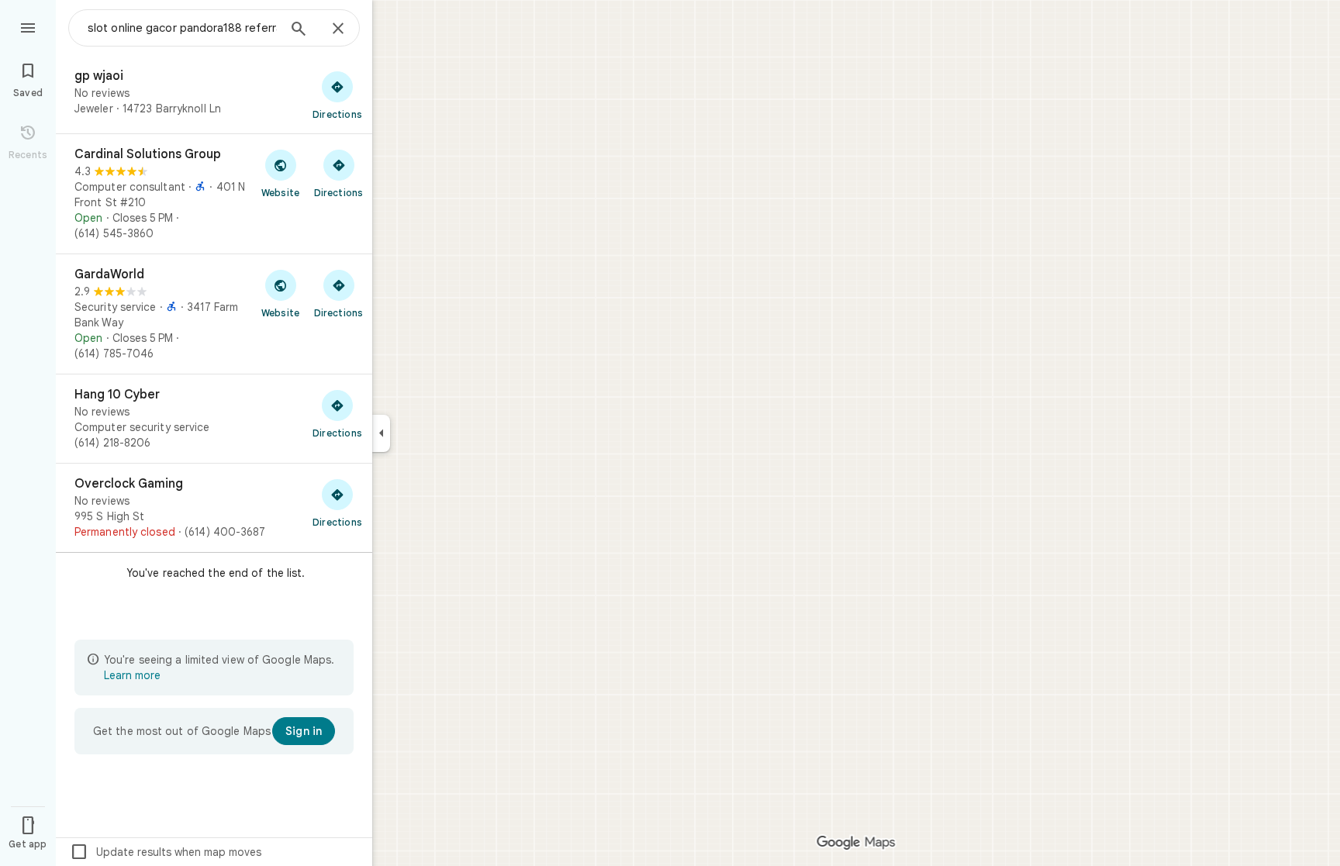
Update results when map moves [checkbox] (165, 852)
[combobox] (182, 28)
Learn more (132, 675)
